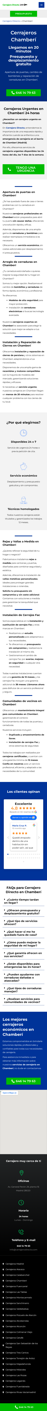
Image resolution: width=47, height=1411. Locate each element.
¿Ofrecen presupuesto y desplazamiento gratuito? (22, 912)
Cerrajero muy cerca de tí (23, 1161)
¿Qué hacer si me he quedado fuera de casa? (20, 933)
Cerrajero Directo (11, 21)
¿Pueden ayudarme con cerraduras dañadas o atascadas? (22, 977)
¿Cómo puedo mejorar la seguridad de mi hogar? (22, 944)
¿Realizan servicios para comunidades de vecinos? (22, 1000)
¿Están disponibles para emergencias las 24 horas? (22, 965)
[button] (23, 14)
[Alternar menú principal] (41, 5)
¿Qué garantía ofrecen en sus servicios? (23, 955)
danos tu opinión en (22, 817)
